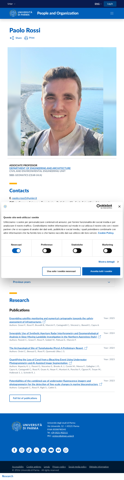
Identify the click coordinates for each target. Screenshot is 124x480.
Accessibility (18, 467)
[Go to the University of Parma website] (21, 13)
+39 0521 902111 (59, 433)
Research (7, 476)
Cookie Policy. (106, 233)
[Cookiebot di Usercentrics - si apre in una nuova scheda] (99, 206)
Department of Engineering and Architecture (40, 168)
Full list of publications (25, 398)
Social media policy (77, 467)
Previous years (22, 282)
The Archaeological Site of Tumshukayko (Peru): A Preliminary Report (46, 348)
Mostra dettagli (107, 261)
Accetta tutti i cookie (101, 271)
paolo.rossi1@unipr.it (24, 198)
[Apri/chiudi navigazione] (112, 13)
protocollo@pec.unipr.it (63, 436)
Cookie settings (33, 467)
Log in (110, 4)
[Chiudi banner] (119, 206)
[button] (12, 4)
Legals (47, 467)
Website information (99, 467)
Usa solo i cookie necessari (61, 271)
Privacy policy (59, 467)
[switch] (46, 250)
